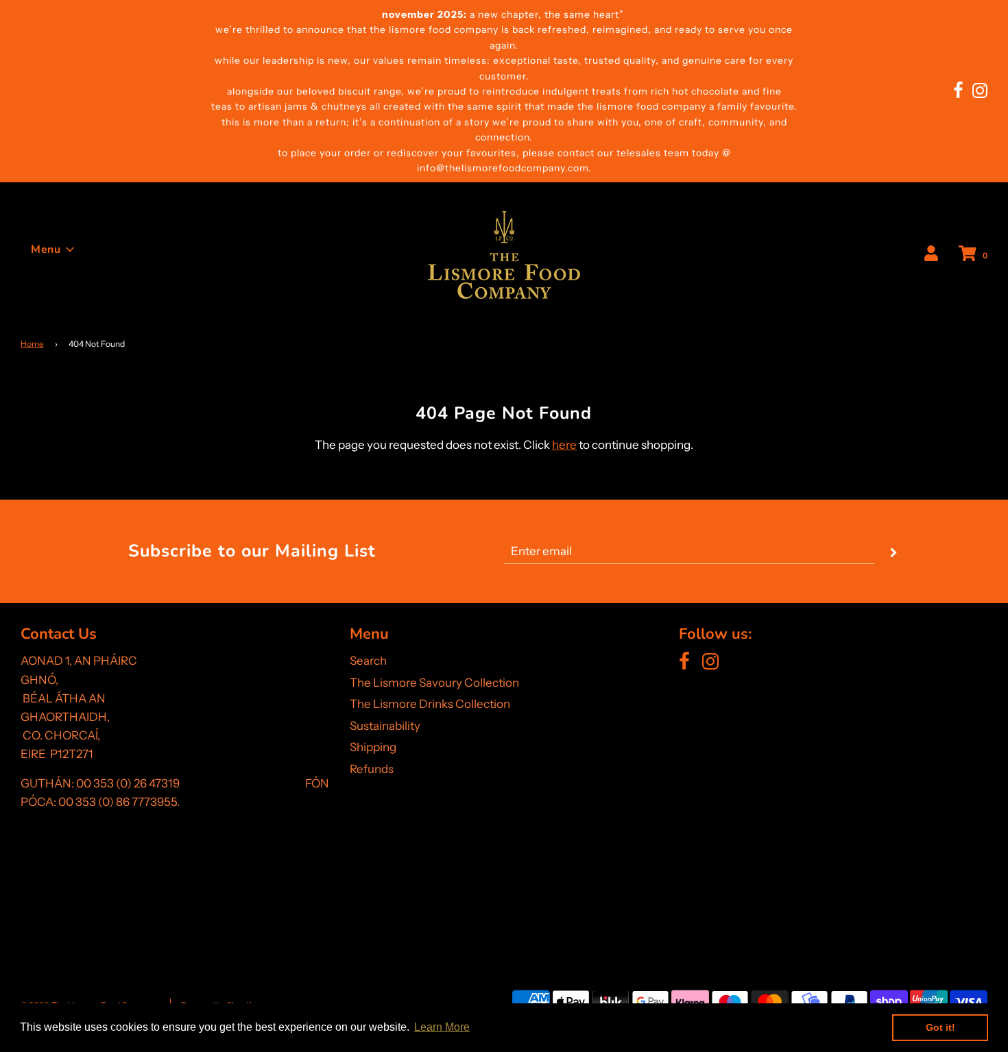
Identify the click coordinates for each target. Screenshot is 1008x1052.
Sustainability (385, 726)
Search (368, 661)
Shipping (373, 747)
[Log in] (931, 254)
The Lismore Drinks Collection (430, 704)
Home (32, 344)
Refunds (372, 769)
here (564, 445)
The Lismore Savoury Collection (434, 682)
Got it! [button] (940, 1027)
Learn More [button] (442, 1027)
